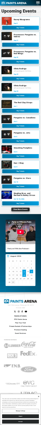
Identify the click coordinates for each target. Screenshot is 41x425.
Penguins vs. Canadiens (25, 118)
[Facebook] (22, 312)
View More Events (20, 209)
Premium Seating (20, 330)
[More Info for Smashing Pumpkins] (6, 149)
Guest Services (20, 333)
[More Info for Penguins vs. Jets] (6, 134)
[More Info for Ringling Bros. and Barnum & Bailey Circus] (6, 195)
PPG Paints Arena (20, 319)
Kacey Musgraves (22, 19)
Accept (20, 421)
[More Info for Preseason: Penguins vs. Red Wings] (6, 53)
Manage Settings (20, 411)
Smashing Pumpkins (23, 148)
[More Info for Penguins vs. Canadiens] (6, 119)
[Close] (38, 396)
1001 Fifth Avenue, (20, 305)
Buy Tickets (20, 28)
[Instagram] (19, 312)
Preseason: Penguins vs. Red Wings (25, 52)
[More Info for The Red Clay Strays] (6, 104)
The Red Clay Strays (23, 102)
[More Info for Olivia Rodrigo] (6, 70)
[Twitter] (15, 312)
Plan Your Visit (20, 323)
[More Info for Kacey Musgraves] (6, 21)
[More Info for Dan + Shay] (6, 164)
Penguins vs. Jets (22, 133)
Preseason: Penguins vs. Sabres (25, 35)
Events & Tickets (20, 316)
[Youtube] (26, 312)
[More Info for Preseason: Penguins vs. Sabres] (6, 36)
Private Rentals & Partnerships (20, 326)
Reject (20, 416)
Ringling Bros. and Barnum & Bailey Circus (24, 194)
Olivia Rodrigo (20, 68)
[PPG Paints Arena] (14, 3)
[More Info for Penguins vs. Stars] (6, 180)
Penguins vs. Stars (22, 178)
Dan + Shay (19, 163)
